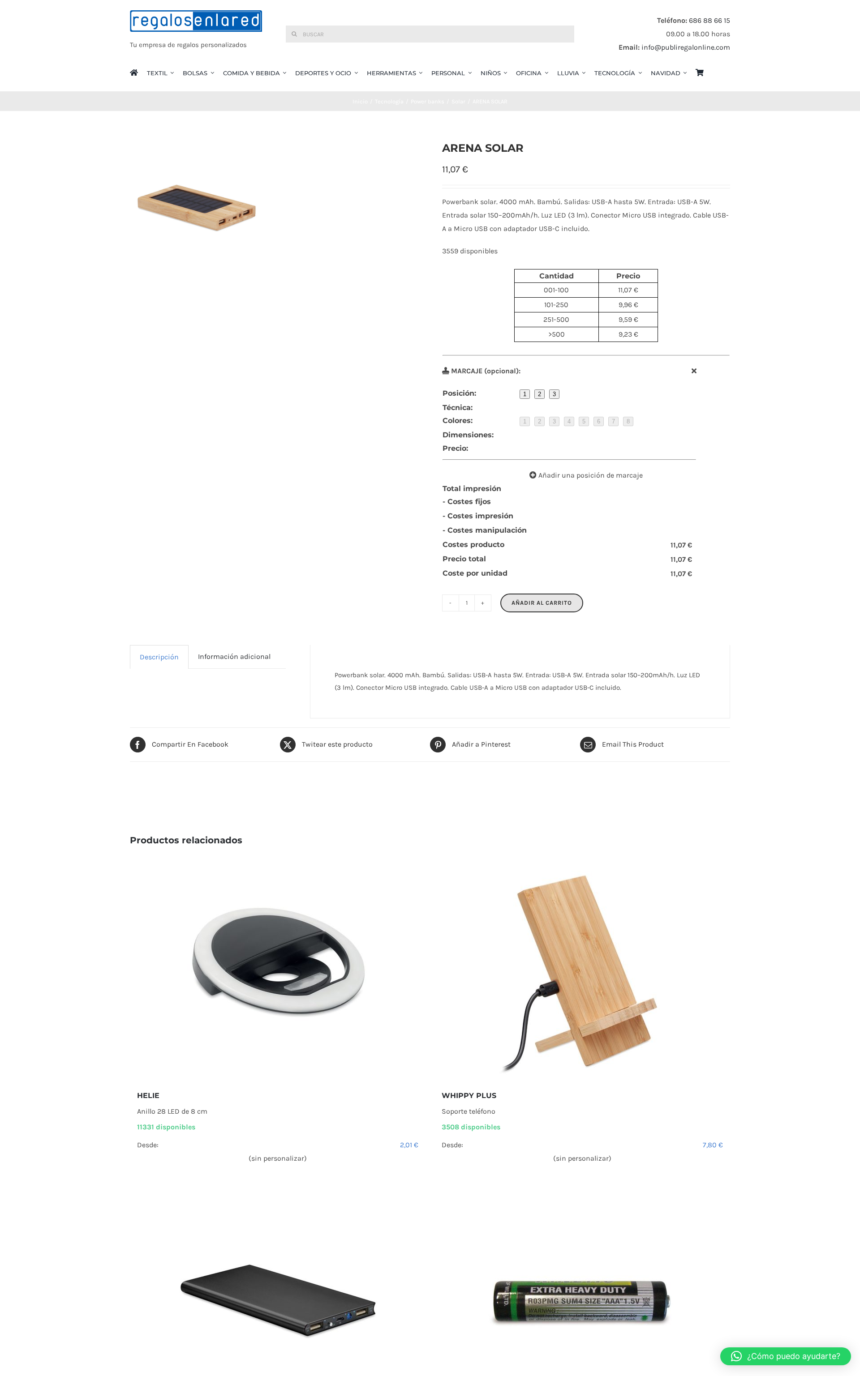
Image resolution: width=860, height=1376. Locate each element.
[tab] (159, 657)
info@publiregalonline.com (685, 47)
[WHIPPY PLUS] (582, 968)
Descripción (159, 657)
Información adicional (234, 656)
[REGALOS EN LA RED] (196, 34)
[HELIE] (277, 968)
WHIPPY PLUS (469, 1095)
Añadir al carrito (542, 602)
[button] (785, 1356)
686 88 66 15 (709, 20)
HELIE (148, 1095)
